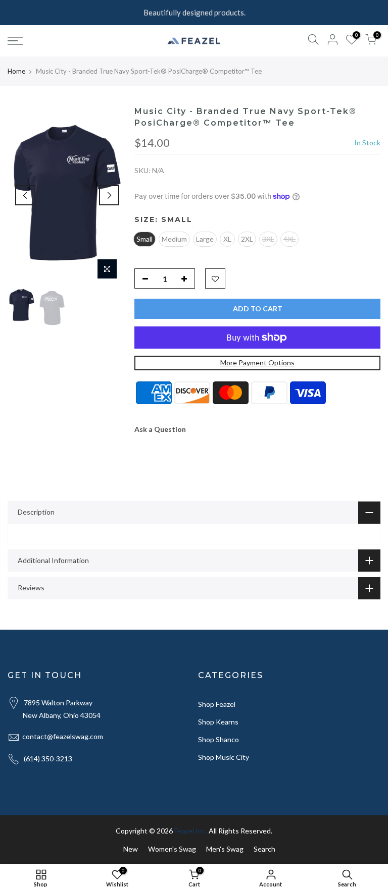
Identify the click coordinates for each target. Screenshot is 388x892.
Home (16, 71)
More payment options (257, 362)
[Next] (109, 195)
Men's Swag (225, 849)
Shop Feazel (216, 704)
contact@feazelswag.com (62, 736)
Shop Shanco (218, 739)
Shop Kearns (218, 721)
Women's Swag (172, 849)
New (130, 849)
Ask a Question (160, 429)
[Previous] (25, 195)
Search (264, 849)
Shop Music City (223, 757)
